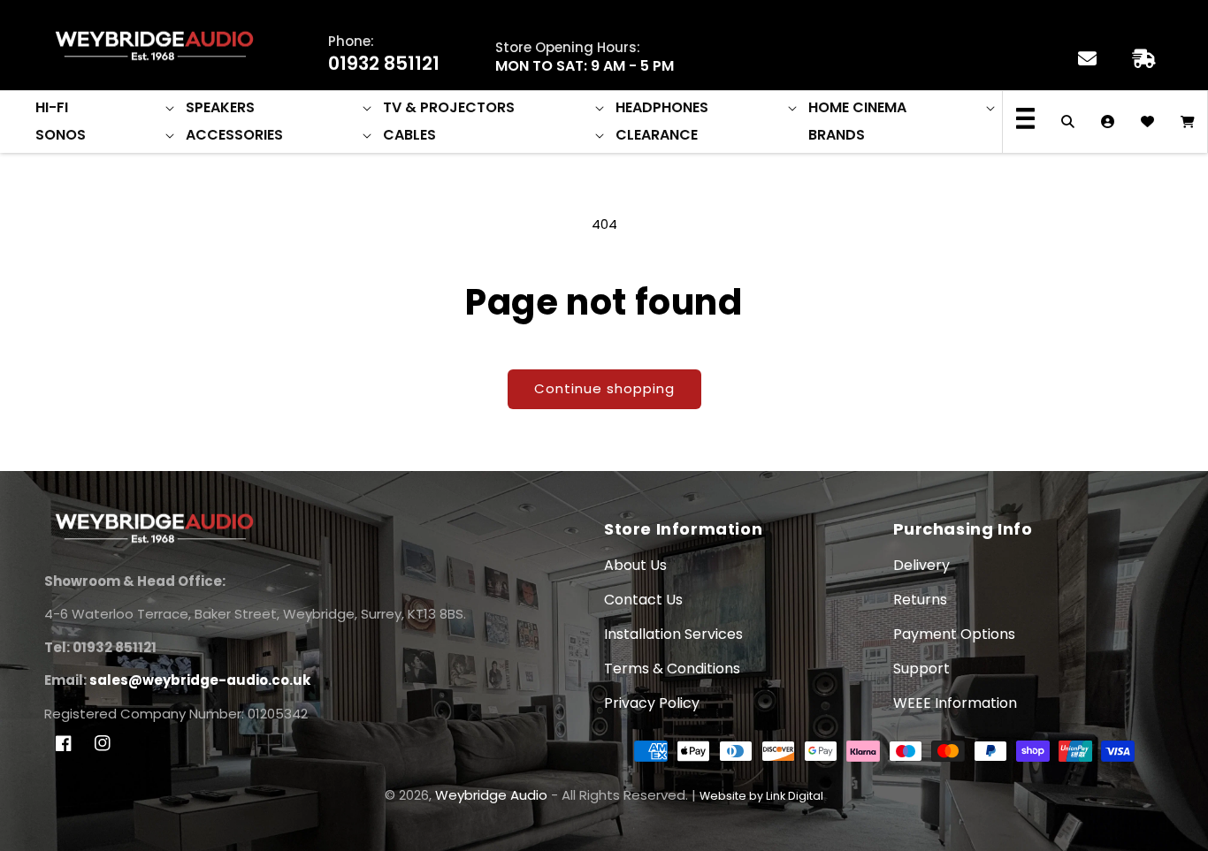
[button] (106, 108)
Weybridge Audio (491, 795)
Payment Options (954, 634)
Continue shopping (604, 388)
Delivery (921, 565)
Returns (920, 599)
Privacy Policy (652, 703)
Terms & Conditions (672, 668)
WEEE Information (955, 703)
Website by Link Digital (761, 795)
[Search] (1068, 122)
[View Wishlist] (1147, 122)
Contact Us (643, 599)
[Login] (1108, 122)
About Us (635, 565)
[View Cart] (1187, 122)
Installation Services (673, 634)
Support (921, 668)
